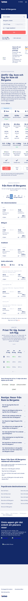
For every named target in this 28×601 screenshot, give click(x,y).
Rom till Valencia (5, 497)
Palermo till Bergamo (7, 503)
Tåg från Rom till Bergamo (9, 471)
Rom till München (6, 494)
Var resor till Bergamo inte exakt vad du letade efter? (12, 478)
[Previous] (4, 351)
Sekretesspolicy (5, 592)
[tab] (5, 264)
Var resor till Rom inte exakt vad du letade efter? (13, 474)
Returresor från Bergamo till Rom (11, 469)
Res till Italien (14, 513)
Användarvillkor (19, 589)
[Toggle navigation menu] (26, 2)
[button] (8, 24)
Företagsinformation (6, 589)
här (19, 320)
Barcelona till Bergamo (7, 500)
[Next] (24, 197)
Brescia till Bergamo (6, 507)
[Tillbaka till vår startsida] (4, 2)
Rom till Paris (4, 490)
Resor (7, 513)
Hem (2, 513)
